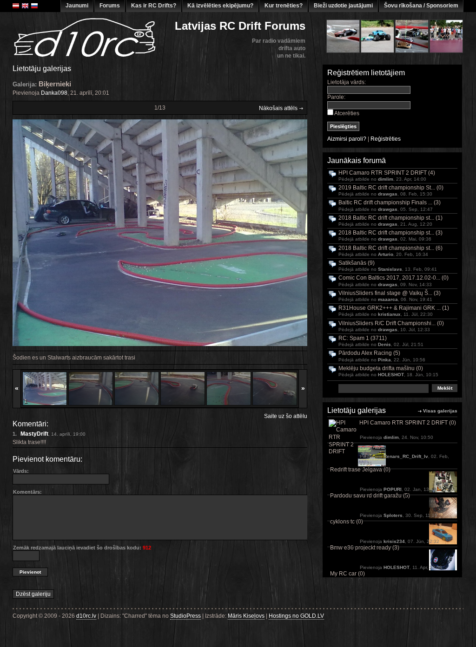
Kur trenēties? (283, 5)
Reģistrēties (385, 139)
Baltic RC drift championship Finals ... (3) (389, 203)
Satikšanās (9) (356, 263)
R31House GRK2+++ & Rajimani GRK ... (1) (393, 308)
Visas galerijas (440, 410)
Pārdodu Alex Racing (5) (369, 353)
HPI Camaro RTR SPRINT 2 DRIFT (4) (386, 173)
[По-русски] (34, 5)
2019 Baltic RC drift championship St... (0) (390, 188)
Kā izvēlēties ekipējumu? (220, 5)
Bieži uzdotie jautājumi (343, 5)
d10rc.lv (86, 616)
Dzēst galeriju (33, 594)
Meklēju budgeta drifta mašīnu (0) (380, 369)
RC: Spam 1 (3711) (362, 338)
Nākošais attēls (279, 108)
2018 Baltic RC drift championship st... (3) (390, 233)
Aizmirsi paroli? (346, 139)
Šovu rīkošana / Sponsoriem (421, 5)
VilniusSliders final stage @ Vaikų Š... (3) (389, 293)
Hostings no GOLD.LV (296, 616)
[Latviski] (16, 5)
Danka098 (54, 93)
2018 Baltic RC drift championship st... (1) (390, 218)
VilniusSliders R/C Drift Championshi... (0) (391, 323)
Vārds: (21, 471)
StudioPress (185, 616)
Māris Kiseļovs (246, 616)
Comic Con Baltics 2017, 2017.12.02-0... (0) (393, 278)
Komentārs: (27, 492)
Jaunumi (77, 5)
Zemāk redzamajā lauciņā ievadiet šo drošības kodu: (82, 547)
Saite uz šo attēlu (285, 416)
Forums (109, 5)
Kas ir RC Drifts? (153, 5)
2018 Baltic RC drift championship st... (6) (390, 248)
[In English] (25, 5)
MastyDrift (34, 434)
